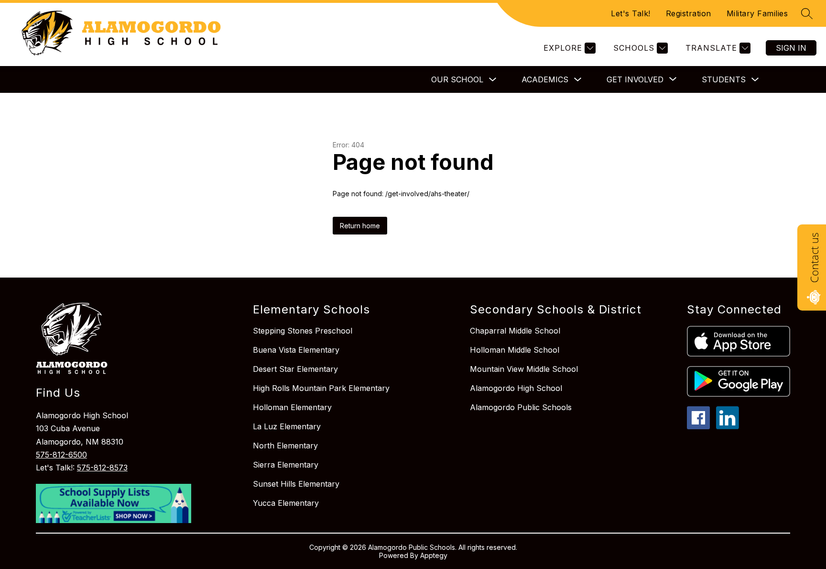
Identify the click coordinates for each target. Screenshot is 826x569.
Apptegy (433, 555)
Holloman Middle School (514, 350)
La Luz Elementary (287, 426)
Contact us (814, 258)
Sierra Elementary (285, 464)
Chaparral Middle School (515, 330)
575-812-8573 (102, 467)
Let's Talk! (631, 13)
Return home (360, 226)
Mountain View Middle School (524, 369)
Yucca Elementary (286, 503)
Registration (688, 13)
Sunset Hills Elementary (296, 484)
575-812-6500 (61, 454)
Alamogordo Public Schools (521, 407)
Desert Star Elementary (295, 369)
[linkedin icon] (727, 426)
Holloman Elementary (292, 407)
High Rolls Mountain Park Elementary (321, 388)
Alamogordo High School (516, 388)
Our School (457, 79)
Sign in (791, 48)
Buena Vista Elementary (296, 350)
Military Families (757, 13)
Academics (545, 79)
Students (724, 79)
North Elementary (285, 445)
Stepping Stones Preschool (302, 330)
